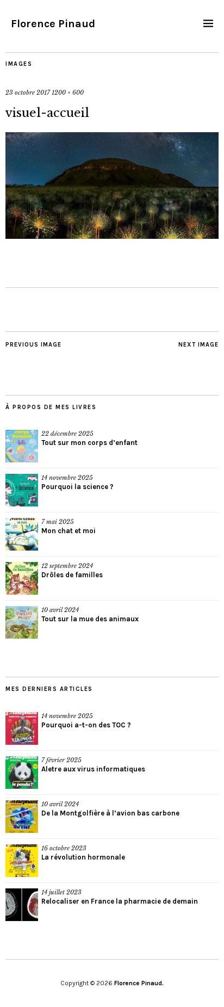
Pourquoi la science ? (77, 487)
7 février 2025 (61, 760)
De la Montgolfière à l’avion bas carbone (110, 813)
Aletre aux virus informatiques (93, 769)
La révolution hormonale (83, 857)
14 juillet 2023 (61, 892)
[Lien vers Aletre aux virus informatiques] (21, 772)
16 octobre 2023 (63, 848)
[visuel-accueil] (112, 235)
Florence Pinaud (53, 23)
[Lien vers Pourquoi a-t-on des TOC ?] (21, 728)
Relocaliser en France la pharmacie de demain (119, 901)
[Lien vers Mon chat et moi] (21, 534)
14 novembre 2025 (67, 477)
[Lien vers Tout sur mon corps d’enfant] (21, 446)
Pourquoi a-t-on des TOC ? (86, 725)
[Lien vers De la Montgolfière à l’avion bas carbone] (21, 816)
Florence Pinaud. (139, 983)
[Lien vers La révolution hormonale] (21, 860)
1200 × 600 (68, 92)
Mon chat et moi (68, 531)
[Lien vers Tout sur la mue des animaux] (21, 622)
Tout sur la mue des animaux (90, 619)
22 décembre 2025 (67, 433)
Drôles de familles (72, 575)
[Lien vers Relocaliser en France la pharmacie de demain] (21, 904)
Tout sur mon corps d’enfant (89, 442)
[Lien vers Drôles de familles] (21, 578)
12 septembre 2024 (67, 566)
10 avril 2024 (60, 610)
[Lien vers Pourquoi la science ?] (21, 490)
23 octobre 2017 (27, 92)
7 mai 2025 (57, 522)
